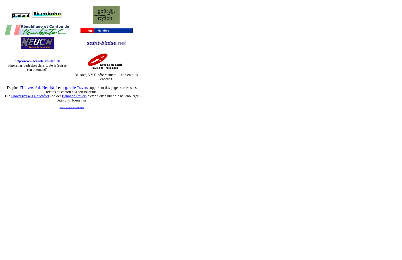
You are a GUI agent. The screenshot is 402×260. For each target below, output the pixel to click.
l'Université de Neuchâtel (38, 88)
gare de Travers (76, 88)
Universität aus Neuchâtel (30, 96)
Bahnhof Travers (74, 96)
